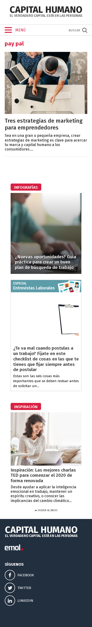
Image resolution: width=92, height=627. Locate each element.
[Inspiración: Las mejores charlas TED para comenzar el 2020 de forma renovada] (46, 464)
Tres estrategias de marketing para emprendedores (44, 124)
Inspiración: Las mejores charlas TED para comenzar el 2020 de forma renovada (43, 475)
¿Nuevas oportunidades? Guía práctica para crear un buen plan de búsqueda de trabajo (45, 262)
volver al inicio (47, 510)
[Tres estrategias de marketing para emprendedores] (46, 112)
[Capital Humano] (46, 16)
